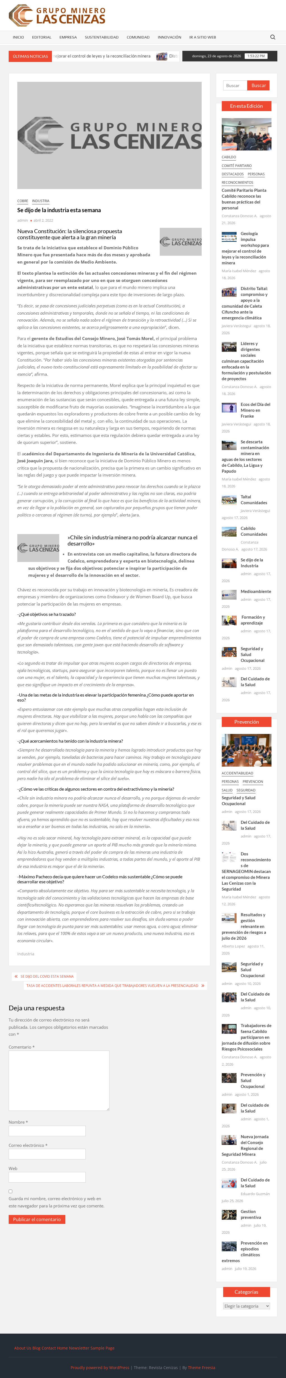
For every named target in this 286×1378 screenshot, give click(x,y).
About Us (22, 1348)
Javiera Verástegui (236, 325)
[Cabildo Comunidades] (229, 531)
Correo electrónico (28, 1145)
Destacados (233, 174)
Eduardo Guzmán (255, 1193)
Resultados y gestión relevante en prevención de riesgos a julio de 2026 (244, 926)
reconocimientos (237, 182)
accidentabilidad (237, 773)
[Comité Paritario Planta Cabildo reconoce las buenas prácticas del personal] (247, 134)
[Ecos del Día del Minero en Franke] (229, 407)
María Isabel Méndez (239, 270)
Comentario (22, 1047)
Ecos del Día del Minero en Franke (255, 410)
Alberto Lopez (233, 946)
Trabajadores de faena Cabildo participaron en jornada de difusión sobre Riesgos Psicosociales (247, 1037)
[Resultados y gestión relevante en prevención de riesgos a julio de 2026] (229, 917)
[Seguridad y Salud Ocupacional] (229, 651)
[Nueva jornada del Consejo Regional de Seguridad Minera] (229, 1139)
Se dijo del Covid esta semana (47, 976)
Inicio (18, 37)
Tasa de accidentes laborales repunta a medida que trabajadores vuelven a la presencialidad (112, 985)
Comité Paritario (237, 165)
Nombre (18, 1122)
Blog (36, 1348)
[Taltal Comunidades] (229, 499)
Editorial (41, 37)
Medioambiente (256, 591)
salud (227, 790)
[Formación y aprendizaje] (229, 620)
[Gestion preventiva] (229, 1214)
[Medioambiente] (229, 594)
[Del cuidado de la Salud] (229, 1108)
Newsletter (79, 1348)
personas (256, 174)
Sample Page (102, 1348)
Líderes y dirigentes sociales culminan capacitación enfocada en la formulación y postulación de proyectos (246, 361)
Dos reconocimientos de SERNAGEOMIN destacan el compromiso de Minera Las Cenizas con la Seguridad (246, 871)
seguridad (246, 790)
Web (13, 1168)
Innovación (169, 37)
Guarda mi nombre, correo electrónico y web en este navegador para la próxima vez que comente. (56, 1202)
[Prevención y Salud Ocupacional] (229, 1077)
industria (40, 200)
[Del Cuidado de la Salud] (229, 682)
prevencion (253, 781)
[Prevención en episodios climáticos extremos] (229, 1245)
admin (22, 220)
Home (62, 1348)
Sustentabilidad (102, 37)
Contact (49, 1348)
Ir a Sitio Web (202, 37)
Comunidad (138, 37)
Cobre (22, 200)
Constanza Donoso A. (239, 215)
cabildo (229, 157)
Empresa (68, 37)
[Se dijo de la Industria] (229, 562)
